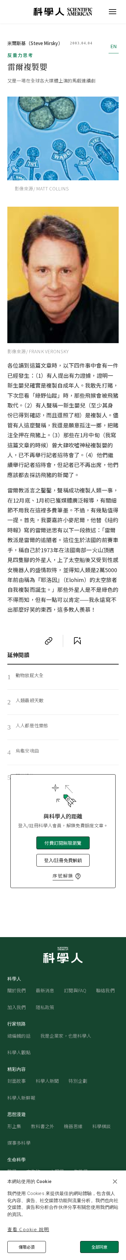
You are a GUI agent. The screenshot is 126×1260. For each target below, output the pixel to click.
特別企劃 (78, 1081)
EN (113, 46)
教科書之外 (42, 1126)
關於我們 (16, 990)
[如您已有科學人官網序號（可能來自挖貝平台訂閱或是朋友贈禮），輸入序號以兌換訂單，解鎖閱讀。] (78, 876)
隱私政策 (45, 1007)
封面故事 (16, 1081)
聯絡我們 (105, 990)
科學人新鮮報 (21, 1097)
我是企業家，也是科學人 (65, 1035)
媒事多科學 (19, 1142)
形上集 (14, 1126)
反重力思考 (20, 55)
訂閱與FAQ (75, 990)
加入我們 (16, 1007)
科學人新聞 (47, 1081)
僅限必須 (27, 1247)
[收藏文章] (77, 641)
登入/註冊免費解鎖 (63, 860)
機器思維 (73, 1126)
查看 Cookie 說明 (28, 1229)
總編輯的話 (19, 1035)
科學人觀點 (19, 1052)
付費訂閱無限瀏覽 (62, 843)
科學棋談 (101, 1126)
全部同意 (99, 1247)
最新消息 (45, 990)
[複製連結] (49, 641)
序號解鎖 (63, 875)
